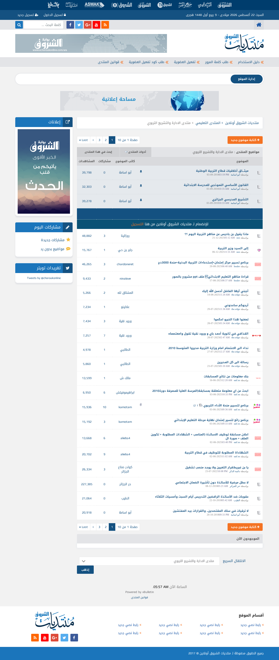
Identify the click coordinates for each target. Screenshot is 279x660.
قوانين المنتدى (108, 62)
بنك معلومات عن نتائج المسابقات (226, 376)
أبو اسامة (235, 174)
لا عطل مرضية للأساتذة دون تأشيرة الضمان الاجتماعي (211, 482)
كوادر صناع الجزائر (125, 469)
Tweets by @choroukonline (44, 278)
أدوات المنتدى (137, 152)
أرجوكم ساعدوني (236, 305)
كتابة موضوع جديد (244, 140)
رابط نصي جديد (250, 625)
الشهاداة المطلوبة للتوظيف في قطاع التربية (216, 452)
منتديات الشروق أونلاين (242, 123)
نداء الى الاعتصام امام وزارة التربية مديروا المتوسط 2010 (208, 348)
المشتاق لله (125, 293)
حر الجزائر (235, 486)
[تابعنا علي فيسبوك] (70, 25)
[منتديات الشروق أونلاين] (259, 25)
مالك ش (125, 378)
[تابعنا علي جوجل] (88, 25)
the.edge (235, 294)
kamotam (125, 407)
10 (104, 407)
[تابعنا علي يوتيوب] (96, 25)
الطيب (237, 500)
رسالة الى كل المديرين (232, 362)
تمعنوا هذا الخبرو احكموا (231, 319)
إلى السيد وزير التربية (233, 248)
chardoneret (125, 264)
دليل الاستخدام (249, 62)
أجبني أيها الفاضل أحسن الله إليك (225, 291)
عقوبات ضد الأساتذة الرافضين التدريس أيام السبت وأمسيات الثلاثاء (201, 496)
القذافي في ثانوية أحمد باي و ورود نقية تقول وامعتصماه (208, 333)
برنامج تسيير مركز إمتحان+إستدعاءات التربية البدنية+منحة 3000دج (203, 262)
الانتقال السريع (234, 560)
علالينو (125, 307)
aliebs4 (125, 438)
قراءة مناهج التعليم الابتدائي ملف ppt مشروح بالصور (210, 276)
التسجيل (137, 224)
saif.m (237, 380)
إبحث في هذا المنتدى (98, 152)
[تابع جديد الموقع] (105, 25)
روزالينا (125, 236)
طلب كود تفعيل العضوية (146, 62)
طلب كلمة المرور (216, 62)
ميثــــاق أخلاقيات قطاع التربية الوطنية (222, 171)
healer (237, 266)
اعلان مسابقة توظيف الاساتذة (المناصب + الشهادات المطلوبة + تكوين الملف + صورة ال (199, 436)
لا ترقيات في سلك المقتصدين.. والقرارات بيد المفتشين (210, 511)
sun (238, 237)
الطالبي (125, 350)
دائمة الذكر (234, 471)
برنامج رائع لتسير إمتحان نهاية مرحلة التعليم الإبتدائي (211, 420)
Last (83, 140)
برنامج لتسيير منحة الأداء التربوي (225, 405)
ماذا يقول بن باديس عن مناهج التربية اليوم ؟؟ (216, 234)
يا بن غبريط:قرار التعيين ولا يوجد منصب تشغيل (216, 467)
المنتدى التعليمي (208, 123)
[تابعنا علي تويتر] (79, 25)
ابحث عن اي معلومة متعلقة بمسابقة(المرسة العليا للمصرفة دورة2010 (200, 391)
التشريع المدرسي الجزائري (230, 199)
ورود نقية (125, 321)
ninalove (125, 279)
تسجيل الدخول (54, 15)
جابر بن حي (125, 250)
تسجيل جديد (26, 15)
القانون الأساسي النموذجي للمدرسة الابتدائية (216, 185)
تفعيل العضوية (185, 62)
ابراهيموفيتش (125, 392)
